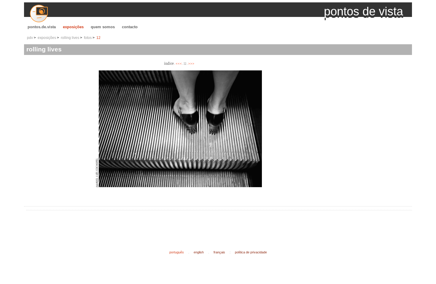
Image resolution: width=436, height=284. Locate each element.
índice (169, 63)
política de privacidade (251, 252)
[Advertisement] (137, 225)
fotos (88, 38)
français (219, 252)
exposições (73, 27)
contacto (130, 27)
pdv (30, 38)
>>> (191, 63)
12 (98, 38)
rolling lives (70, 38)
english (199, 252)
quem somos (103, 27)
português (176, 252)
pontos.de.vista (42, 27)
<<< (179, 63)
